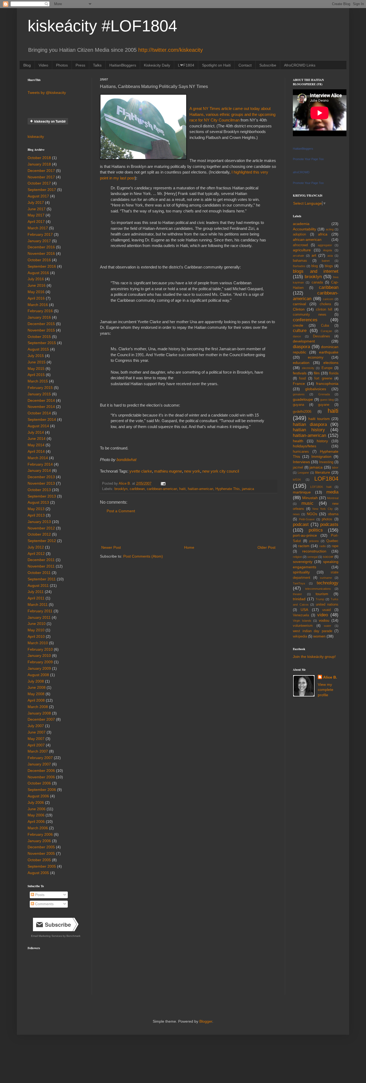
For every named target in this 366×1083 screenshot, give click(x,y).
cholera (325, 304)
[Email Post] (163, 483)
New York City (322, 508)
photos (327, 519)
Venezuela (301, 615)
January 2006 (39, 841)
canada (317, 282)
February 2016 (40, 311)
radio (322, 546)
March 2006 (38, 828)
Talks (97, 65)
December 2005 (41, 847)
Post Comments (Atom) (143, 556)
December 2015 (41, 324)
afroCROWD (301, 172)
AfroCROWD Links (299, 65)
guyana (298, 405)
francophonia (327, 383)
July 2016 (36, 279)
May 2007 (36, 738)
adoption (299, 234)
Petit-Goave (307, 519)
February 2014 (40, 464)
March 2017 (38, 228)
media (332, 492)
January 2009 (39, 668)
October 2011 (39, 572)
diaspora (301, 346)
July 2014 (36, 432)
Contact (245, 65)
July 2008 (36, 681)
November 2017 (41, 177)
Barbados (299, 266)
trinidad (299, 599)
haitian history (309, 429)
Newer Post (111, 547)
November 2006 (41, 777)
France (299, 383)
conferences (305, 319)
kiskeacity (36, 136)
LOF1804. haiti (321, 486)
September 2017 (42, 189)
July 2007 (36, 726)
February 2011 (40, 611)
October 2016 (39, 260)
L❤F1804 (186, 65)
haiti (182, 489)
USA (304, 609)
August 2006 (38, 796)
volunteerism (303, 626)
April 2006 (36, 821)
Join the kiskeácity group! (314, 656)
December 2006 (41, 770)
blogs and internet (315, 271)
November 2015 (41, 330)
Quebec (332, 541)
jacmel (298, 467)
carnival (299, 304)
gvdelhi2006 (302, 412)
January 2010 (39, 655)
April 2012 (36, 553)
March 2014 (38, 458)
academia (301, 224)
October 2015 (39, 336)
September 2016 (42, 266)
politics (316, 530)
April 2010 (36, 636)
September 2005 (42, 866)
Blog (27, 65)
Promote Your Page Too (308, 159)
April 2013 (36, 515)
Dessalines (321, 336)
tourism (322, 594)
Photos (62, 65)
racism (303, 546)
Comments (44, 904)
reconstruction (314, 551)
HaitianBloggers (122, 65)
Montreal (332, 498)
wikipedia (300, 636)
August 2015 (38, 349)
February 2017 (40, 234)
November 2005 (41, 853)
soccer (328, 557)
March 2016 (38, 305)
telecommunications (318, 588)
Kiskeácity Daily (157, 65)
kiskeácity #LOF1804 (102, 26)
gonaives (299, 394)
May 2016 (36, 292)
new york (192, 471)
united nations (327, 604)
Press (80, 65)
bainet (326, 260)
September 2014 (42, 419)
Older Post (266, 547)
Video (43, 65)
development (304, 341)
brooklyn (121, 489)
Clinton (299, 309)
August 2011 (38, 585)
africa (322, 234)
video (322, 614)
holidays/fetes (304, 446)
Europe (327, 368)
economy (315, 357)
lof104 (297, 479)
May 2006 (36, 815)
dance (297, 336)
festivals (300, 373)
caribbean (137, 489)
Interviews (301, 462)
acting (330, 229)
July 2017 (36, 202)
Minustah (310, 498)
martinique (302, 492)
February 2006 (40, 834)
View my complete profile (325, 689)
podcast (301, 524)
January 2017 (39, 241)
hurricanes (301, 452)
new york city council (220, 471)
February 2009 (40, 662)
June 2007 (37, 732)
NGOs (312, 514)
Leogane (303, 472)
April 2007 (36, 745)
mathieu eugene (168, 471)
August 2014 (38, 426)
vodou (324, 620)
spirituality (301, 572)
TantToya (299, 583)
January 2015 (39, 394)
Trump (320, 599)
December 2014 (41, 400)
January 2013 (39, 522)
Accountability (304, 229)
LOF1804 (326, 478)
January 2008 (39, 713)
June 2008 (37, 687)
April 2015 (36, 375)
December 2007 (41, 719)
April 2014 (36, 451)
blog (314, 266)
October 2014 (39, 413)
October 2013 (39, 490)
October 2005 (39, 860)
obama (333, 514)
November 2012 (41, 528)
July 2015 (36, 355)
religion (297, 556)
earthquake (328, 352)
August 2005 (38, 873)
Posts (39, 895)
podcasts (329, 524)
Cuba (325, 325)
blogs (329, 266)
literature (322, 472)
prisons (314, 541)
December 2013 (41, 477)
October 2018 (39, 158)
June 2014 (37, 438)
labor (335, 467)
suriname (326, 577)
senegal (312, 556)
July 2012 (36, 547)
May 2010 (36, 630)
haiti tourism (319, 419)
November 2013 (41, 483)
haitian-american (200, 489)
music (307, 503)
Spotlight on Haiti (216, 65)
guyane (323, 405)
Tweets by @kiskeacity (47, 92)
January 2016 (39, 317)
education (301, 362)
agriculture (302, 250)
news (296, 514)
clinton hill (324, 309)
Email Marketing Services (46, 935)
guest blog (327, 399)
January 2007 (39, 764)
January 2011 (39, 617)
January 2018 (39, 164)
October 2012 (39, 534)
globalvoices (315, 389)
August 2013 (38, 502)
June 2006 (37, 809)
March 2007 (38, 751)
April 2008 (36, 700)
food (302, 378)
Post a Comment (121, 511)
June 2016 (37, 285)
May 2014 (36, 445)
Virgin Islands (302, 620)
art (314, 255)
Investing (326, 462)
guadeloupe (303, 399)
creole (298, 325)
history (322, 441)
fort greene (323, 378)
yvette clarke (140, 471)
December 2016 (41, 247)
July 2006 (36, 802)
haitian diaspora (310, 424)
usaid (326, 610)
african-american (307, 239)
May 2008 (36, 694)
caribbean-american (162, 489)
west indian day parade (312, 631)
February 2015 (40, 387)
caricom (328, 299)
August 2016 (38, 273)
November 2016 (41, 253)
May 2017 (36, 215)
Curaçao (326, 331)
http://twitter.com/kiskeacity (170, 50)
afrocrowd (300, 245)
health (298, 441)
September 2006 (42, 789)
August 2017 (38, 196)
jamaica (248, 489)
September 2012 (42, 541)
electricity (308, 368)
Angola (327, 250)
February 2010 (40, 649)
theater (297, 594)
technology (327, 582)
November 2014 (41, 406)
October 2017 (39, 183)
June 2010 (37, 623)
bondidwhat (126, 459)
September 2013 (42, 496)
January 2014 (39, 470)
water (327, 625)
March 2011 (38, 604)
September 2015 (42, 343)
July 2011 (36, 592)
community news (309, 314)
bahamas (300, 261)
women (319, 636)
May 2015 (36, 368)
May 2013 (36, 509)
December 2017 (41, 170)
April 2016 (36, 298)
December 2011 (41, 560)
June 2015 (37, 362)
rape (335, 546)
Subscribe (267, 65)
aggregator (325, 245)
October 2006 (39, 783)
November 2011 (41, 566)
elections (330, 362)
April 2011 (36, 598)
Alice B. (330, 677)
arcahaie (298, 255)
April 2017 (36, 221)
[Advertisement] (188, 529)
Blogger (205, 1021)
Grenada (324, 394)
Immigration (321, 456)
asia (330, 255)
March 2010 (38, 643)
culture (300, 330)
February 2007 (40, 758)
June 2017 (37, 209)
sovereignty (302, 561)
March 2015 (38, 381)
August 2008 (38, 675)
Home (189, 547)
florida (333, 373)
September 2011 (42, 579)
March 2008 (38, 707)
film (317, 373)
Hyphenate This (227, 489)
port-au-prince (305, 535)
